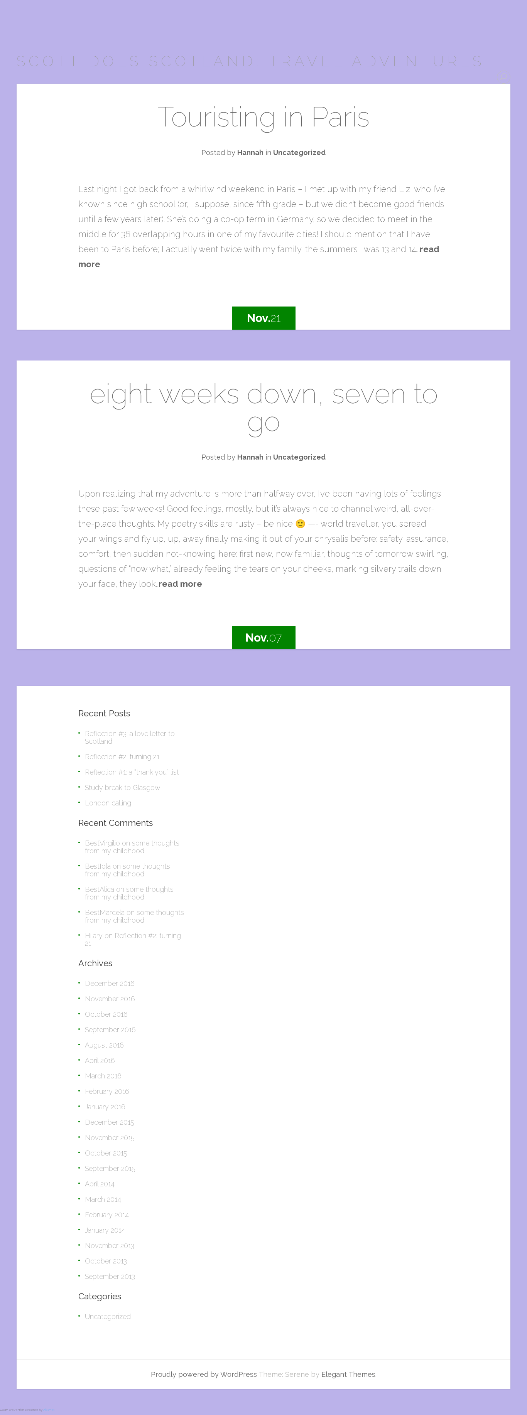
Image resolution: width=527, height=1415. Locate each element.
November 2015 (110, 1138)
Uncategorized (299, 152)
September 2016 (110, 1030)
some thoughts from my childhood (132, 847)
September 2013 (110, 1276)
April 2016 (100, 1060)
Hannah (250, 152)
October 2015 (106, 1153)
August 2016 (104, 1045)
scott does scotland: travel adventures (251, 61)
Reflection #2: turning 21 (122, 757)
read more (180, 584)
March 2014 (103, 1199)
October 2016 (106, 1014)
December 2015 (109, 1122)
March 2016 (103, 1076)
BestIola (98, 866)
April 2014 (100, 1184)
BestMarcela (105, 912)
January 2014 (105, 1230)
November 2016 (110, 999)
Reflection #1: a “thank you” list (132, 772)
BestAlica (99, 889)
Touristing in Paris (263, 116)
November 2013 (109, 1245)
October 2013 (106, 1261)
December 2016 (110, 983)
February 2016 (107, 1091)
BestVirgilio (102, 843)
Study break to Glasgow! (123, 787)
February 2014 (107, 1215)
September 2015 (110, 1168)
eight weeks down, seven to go (264, 407)
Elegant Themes (348, 1374)
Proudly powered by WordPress (204, 1374)
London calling (108, 803)
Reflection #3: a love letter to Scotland (130, 737)
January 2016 (105, 1107)
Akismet (48, 1410)
